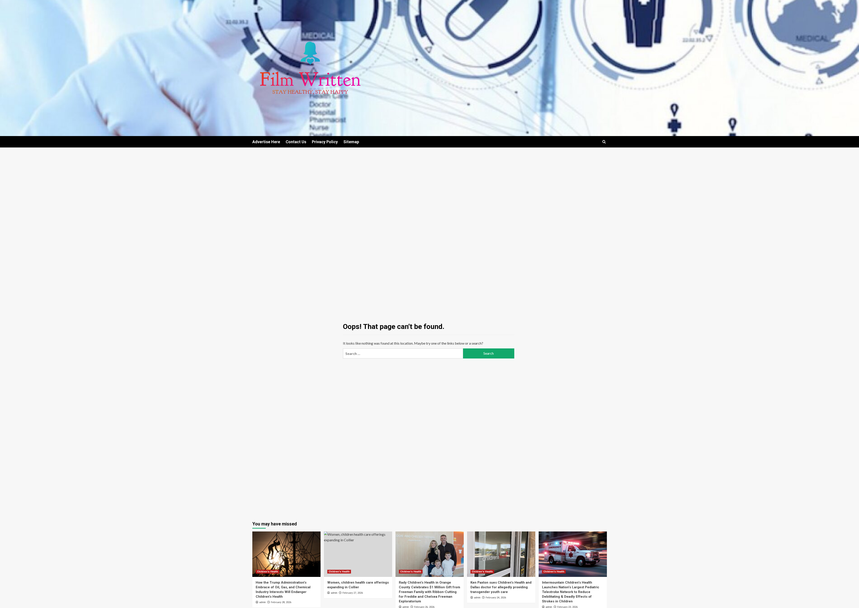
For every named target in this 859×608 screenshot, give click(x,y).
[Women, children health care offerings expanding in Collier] (358, 554)
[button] (604, 142)
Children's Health (267, 571)
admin (262, 602)
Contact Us (296, 141)
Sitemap (351, 141)
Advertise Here (266, 141)
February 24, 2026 (496, 597)
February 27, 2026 (352, 592)
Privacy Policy (325, 141)
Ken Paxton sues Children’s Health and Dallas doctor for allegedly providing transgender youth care (501, 587)
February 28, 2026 (281, 602)
